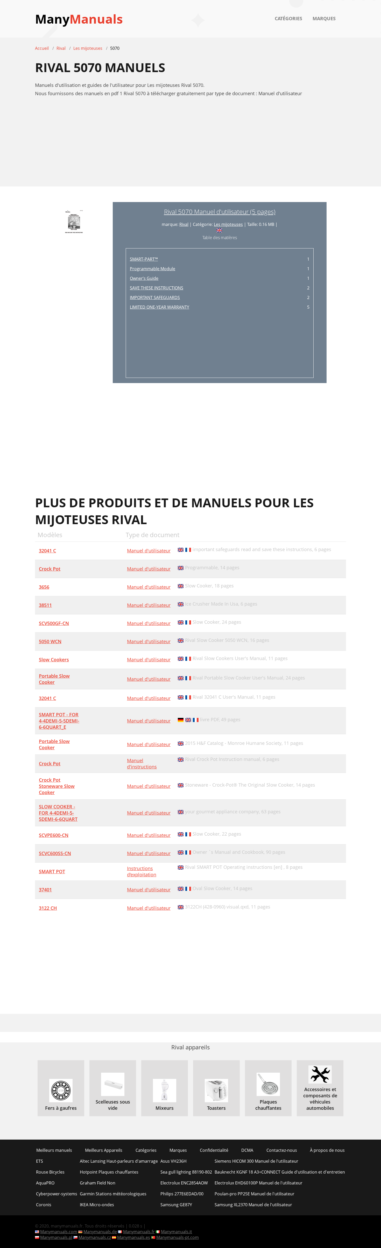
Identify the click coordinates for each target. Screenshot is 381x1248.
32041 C (47, 550)
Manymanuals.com (58, 1232)
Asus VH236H (173, 1161)
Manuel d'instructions (142, 763)
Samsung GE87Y (176, 1205)
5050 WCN (50, 641)
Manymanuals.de (100, 1232)
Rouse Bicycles (50, 1172)
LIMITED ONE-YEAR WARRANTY (159, 307)
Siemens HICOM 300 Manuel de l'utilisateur (256, 1161)
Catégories (288, 18)
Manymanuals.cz (95, 1237)
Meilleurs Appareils (103, 1150)
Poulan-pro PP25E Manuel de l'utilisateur (254, 1194)
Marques (324, 18)
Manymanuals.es (133, 1237)
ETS (39, 1161)
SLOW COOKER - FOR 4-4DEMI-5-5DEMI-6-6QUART (58, 812)
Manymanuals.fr (139, 1232)
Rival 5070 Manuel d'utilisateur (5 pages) (220, 211)
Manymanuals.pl (56, 1237)
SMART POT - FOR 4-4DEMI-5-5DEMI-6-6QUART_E (59, 720)
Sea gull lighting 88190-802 (186, 1172)
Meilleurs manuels (54, 1150)
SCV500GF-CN (54, 623)
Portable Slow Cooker (54, 679)
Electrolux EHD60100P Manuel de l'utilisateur (258, 1183)
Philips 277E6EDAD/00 (181, 1194)
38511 (45, 605)
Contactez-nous (281, 1150)
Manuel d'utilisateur (149, 550)
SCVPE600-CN (53, 835)
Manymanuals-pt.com (177, 1237)
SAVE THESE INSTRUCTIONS (156, 288)
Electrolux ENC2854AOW (184, 1183)
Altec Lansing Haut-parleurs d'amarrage (119, 1161)
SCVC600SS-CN (55, 853)
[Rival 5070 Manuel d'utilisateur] (74, 292)
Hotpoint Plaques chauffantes (109, 1172)
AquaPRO (45, 1183)
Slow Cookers (54, 659)
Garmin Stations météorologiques (113, 1194)
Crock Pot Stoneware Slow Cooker (57, 786)
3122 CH (48, 908)
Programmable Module (152, 269)
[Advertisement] (190, 144)
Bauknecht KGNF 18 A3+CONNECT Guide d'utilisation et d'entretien (280, 1172)
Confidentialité (214, 1150)
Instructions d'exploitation (141, 871)
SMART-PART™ (144, 259)
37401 (45, 889)
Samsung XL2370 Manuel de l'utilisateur (253, 1205)
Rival (183, 224)
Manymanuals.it (176, 1232)
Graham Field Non (97, 1183)
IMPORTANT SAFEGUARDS (155, 297)
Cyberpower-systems (56, 1194)
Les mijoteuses (228, 224)
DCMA (247, 1150)
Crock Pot (49, 569)
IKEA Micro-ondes (97, 1205)
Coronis (43, 1205)
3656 (44, 587)
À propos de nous (327, 1150)
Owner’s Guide (144, 278)
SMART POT (52, 871)
